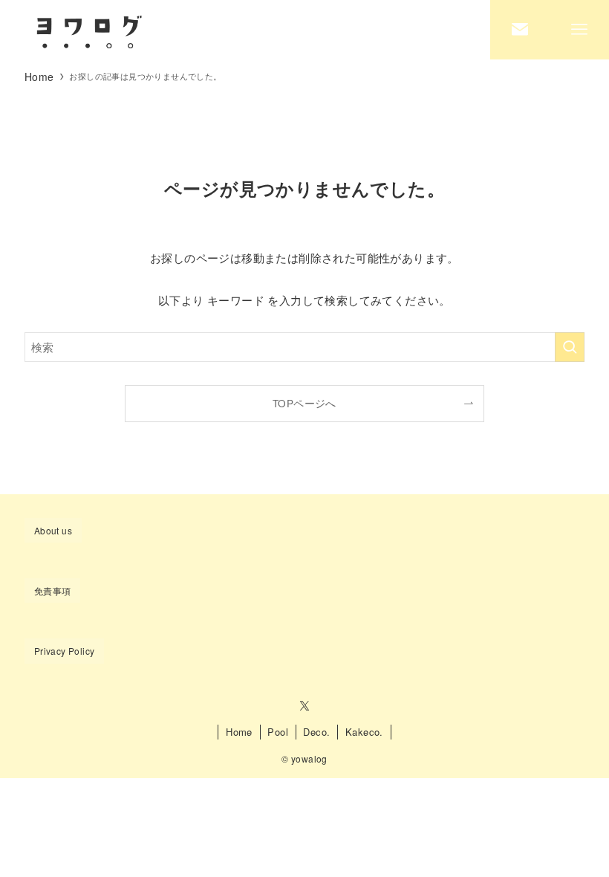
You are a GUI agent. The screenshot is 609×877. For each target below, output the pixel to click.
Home (239, 732)
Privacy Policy (64, 650)
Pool (277, 732)
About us (53, 530)
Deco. (316, 732)
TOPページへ (304, 403)
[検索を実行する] (569, 347)
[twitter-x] (304, 706)
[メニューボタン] (579, 29)
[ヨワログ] (87, 29)
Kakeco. (364, 732)
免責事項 (52, 590)
